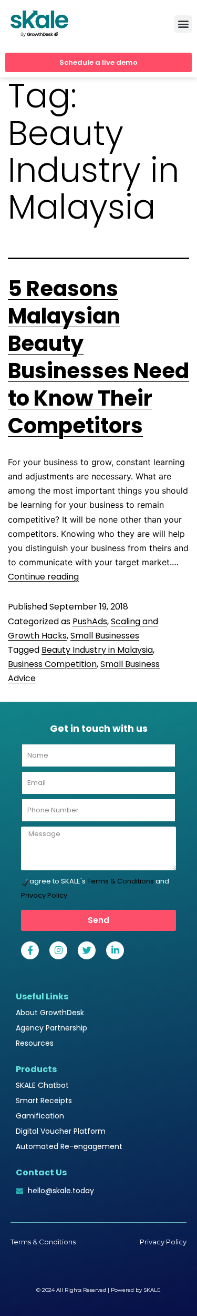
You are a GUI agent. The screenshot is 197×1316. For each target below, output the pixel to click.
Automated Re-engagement (69, 1146)
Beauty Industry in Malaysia (97, 650)
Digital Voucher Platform (61, 1131)
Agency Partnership (51, 1028)
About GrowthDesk (50, 1012)
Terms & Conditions (120, 881)
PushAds (89, 621)
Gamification (40, 1116)
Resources (35, 1043)
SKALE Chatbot (42, 1085)
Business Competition (52, 664)
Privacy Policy (44, 895)
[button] (183, 24)
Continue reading (43, 577)
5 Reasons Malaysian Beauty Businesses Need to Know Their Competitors (98, 357)
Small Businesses (104, 636)
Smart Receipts (44, 1100)
